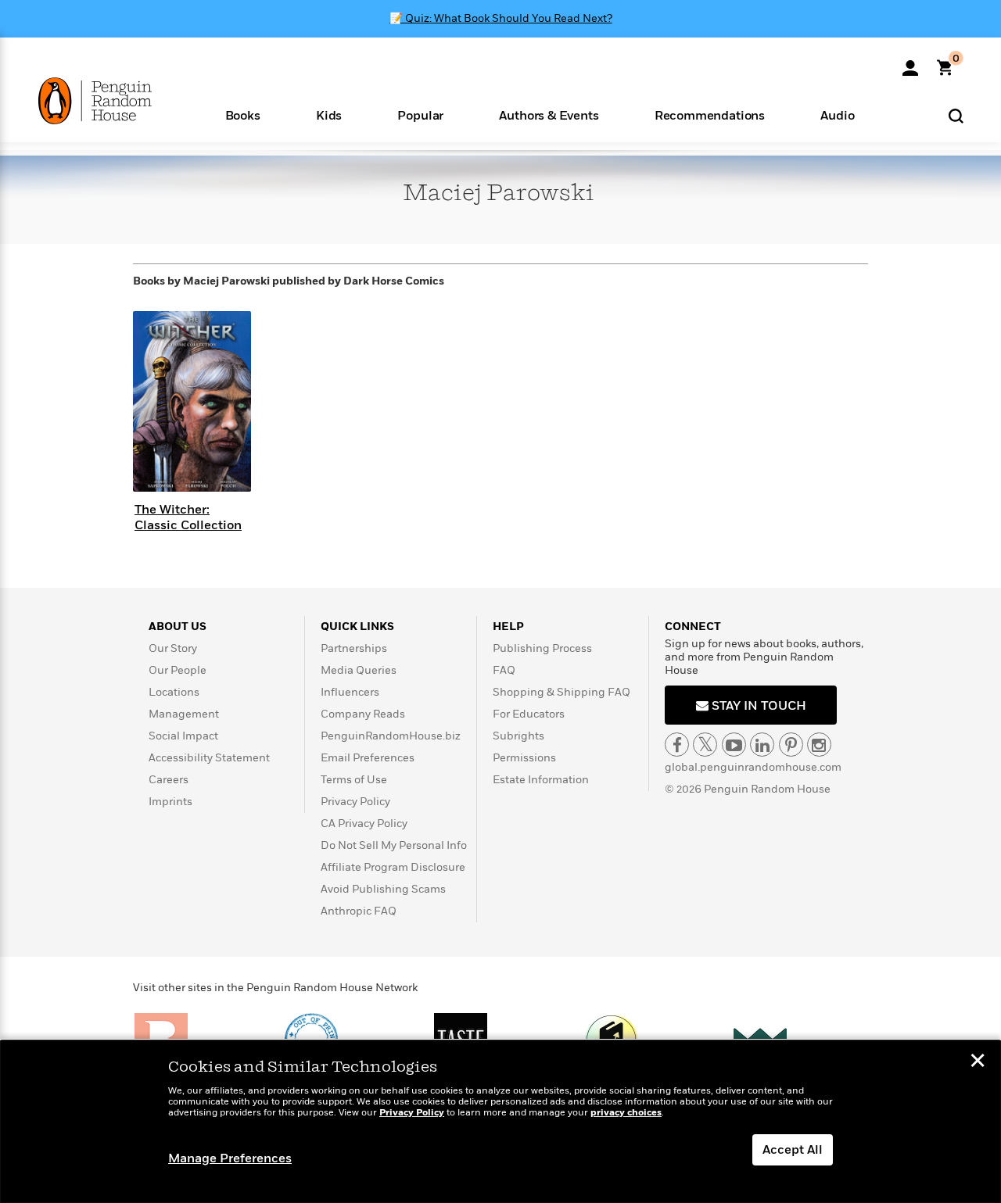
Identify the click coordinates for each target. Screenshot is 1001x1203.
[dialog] (500, 1121)
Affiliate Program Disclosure (393, 867)
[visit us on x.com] (705, 744)
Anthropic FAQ (358, 911)
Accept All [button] (792, 1149)
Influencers (350, 692)
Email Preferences (367, 757)
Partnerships (354, 648)
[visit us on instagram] (819, 744)
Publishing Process (542, 648)
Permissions (524, 757)
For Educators (529, 714)
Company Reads (363, 714)
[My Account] (910, 62)
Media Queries (358, 670)
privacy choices (626, 1112)
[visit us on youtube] (734, 744)
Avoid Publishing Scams (383, 889)
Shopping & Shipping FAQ (561, 692)
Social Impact (183, 736)
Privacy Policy (355, 801)
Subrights (518, 736)
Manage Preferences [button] (230, 1158)
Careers (168, 779)
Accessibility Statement (209, 757)
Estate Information (541, 779)
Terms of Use (354, 779)
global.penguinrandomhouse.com (753, 767)
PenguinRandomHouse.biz (391, 736)
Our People (177, 670)
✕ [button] (977, 1062)
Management (184, 714)
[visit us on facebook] (677, 744)
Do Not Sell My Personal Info (394, 845)
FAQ (504, 670)
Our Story (173, 648)
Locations (174, 692)
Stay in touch (757, 705)
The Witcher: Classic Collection (188, 517)
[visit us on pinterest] (791, 744)
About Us (177, 626)
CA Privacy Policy (364, 823)
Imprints (170, 801)
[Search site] (956, 115)
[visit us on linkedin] (762, 744)
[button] (242, 114)
